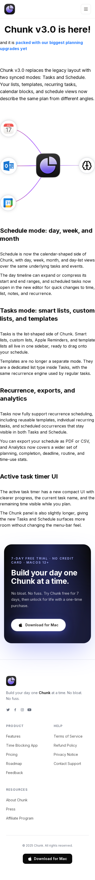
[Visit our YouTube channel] (29, 710)
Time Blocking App (22, 745)
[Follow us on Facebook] (15, 710)
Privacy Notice (66, 754)
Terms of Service (68, 736)
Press (10, 809)
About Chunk (17, 800)
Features (13, 736)
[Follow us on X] (8, 710)
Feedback (14, 772)
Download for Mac (50, 858)
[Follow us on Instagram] (22, 710)
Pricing (11, 754)
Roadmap (14, 763)
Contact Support (67, 763)
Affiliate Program (19, 818)
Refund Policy (65, 745)
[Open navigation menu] (86, 9)
